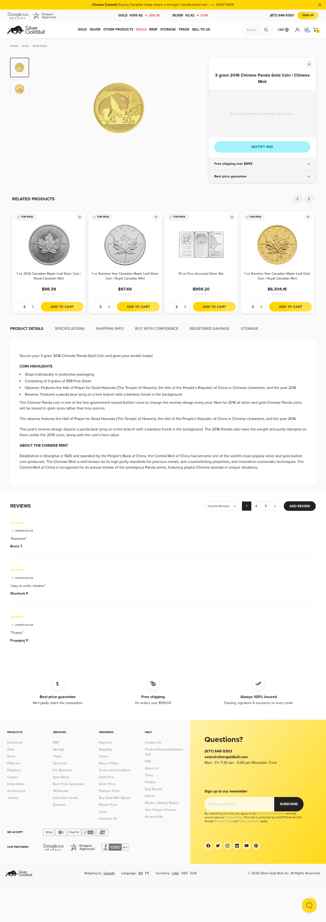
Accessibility (154, 817)
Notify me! (262, 147)
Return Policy (108, 763)
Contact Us (153, 743)
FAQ (148, 761)
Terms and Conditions (115, 770)
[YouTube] (246, 845)
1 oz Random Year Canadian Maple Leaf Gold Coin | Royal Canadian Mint (277, 276)
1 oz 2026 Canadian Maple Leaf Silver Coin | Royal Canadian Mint (49, 276)
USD (184, 873)
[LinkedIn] (237, 845)
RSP (56, 743)
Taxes (149, 775)
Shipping (105, 749)
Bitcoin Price (108, 805)
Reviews (59, 805)
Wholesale (60, 791)
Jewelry (13, 798)
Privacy (150, 782)
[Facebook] (208, 845)
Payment (105, 743)
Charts (103, 756)
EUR (193, 873)
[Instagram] (227, 845)
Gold (139, 15)
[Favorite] (309, 64)
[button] (262, 163)
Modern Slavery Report (162, 803)
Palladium (14, 770)
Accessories (16, 791)
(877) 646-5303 (282, 15)
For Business (63, 770)
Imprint (150, 796)
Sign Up (308, 15)
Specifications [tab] (70, 328)
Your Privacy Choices (160, 810)
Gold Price (106, 777)
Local (102, 812)
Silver (190, 15)
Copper (12, 777)
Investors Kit (108, 819)
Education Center (66, 798)
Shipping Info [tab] (110, 328)
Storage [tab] (249, 328)
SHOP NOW (225, 5)
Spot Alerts (61, 777)
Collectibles (15, 784)
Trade (57, 756)
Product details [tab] (26, 328)
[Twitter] (218, 845)
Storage (58, 749)
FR (147, 873)
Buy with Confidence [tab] (156, 328)
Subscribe (289, 804)
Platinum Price (109, 791)
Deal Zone (14, 743)
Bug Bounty (153, 789)
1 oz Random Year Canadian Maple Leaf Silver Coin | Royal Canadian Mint (125, 276)
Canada (109, 873)
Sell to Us (60, 763)
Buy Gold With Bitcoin (115, 798)
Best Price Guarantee (68, 784)
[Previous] (40, 107)
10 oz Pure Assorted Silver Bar (201, 274)
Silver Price (107, 784)
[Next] (197, 107)
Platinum (13, 763)
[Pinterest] (256, 845)
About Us (152, 768)
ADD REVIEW (299, 506)
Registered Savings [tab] (209, 328)
